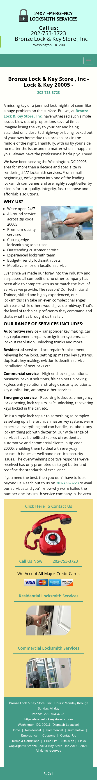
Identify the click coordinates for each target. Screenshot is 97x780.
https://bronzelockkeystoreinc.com (48, 719)
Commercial (54, 730)
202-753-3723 (48, 33)
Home (16, 730)
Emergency (29, 735)
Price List (50, 741)
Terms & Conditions (25, 741)
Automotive (76, 730)
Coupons (48, 735)
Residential (33, 730)
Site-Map (67, 741)
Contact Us (68, 735)
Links (82, 741)
